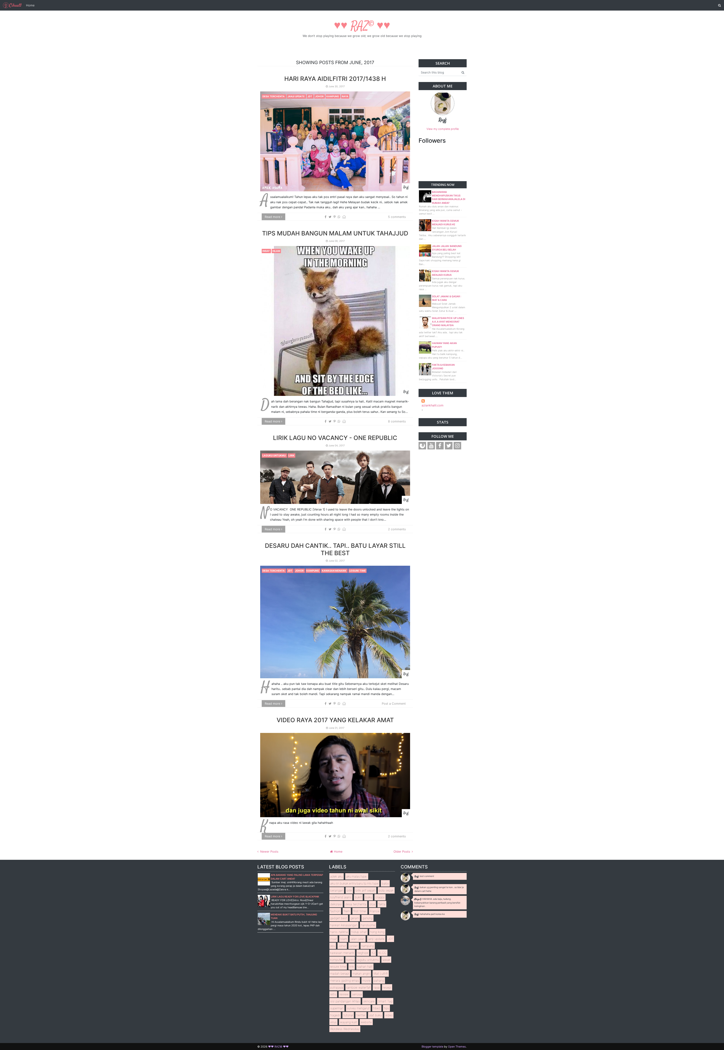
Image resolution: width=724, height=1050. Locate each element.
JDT (310, 96)
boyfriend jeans (340, 897)
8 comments (397, 421)
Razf (442, 120)
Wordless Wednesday (344, 1029)
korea (350, 960)
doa (372, 904)
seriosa (357, 994)
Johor (319, 96)
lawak (386, 960)
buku (368, 897)
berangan (336, 890)
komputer (336, 960)
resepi (387, 987)
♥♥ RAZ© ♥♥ (362, 26)
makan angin (361, 973)
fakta (381, 904)
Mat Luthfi (381, 973)
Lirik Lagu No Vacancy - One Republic (335, 437)
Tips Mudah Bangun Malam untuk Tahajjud (335, 233)
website (366, 1022)
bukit (358, 897)
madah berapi (339, 973)
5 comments (397, 217)
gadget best (338, 918)
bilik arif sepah (365, 890)
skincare (369, 1001)
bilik (349, 890)
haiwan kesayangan (343, 925)
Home (30, 5)
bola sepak (386, 890)
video (389, 1015)
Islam (276, 251)
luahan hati (365, 966)
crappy (380, 897)
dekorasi (336, 904)
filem (347, 911)
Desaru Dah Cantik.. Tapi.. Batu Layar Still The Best (335, 549)
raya (345, 96)
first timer (360, 911)
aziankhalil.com (432, 405)
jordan (353, 946)
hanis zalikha (339, 932)
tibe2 (376, 1008)
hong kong (377, 932)
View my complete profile (442, 128)
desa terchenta (273, 96)
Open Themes (457, 1046)
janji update (296, 96)
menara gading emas (344, 980)
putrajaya (336, 987)
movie (366, 980)
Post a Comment (394, 703)
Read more (273, 217)
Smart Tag (385, 1001)
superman (337, 1008)
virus (333, 1022)
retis (333, 994)
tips (386, 1008)
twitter (361, 1015)
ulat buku (375, 1015)
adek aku (336, 876)
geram (354, 918)
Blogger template (432, 1046)
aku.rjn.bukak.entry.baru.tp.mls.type (354, 883)
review (344, 994)
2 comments (397, 529)
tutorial (348, 1015)
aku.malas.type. (356, 876)
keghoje (362, 953)
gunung (367, 918)
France (374, 911)
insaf (266, 251)
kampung (333, 96)
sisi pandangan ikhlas (345, 1001)
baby (385, 883)
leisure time (357, 570)
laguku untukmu (274, 455)
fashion (335, 911)
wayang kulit (348, 1022)
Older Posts (402, 851)
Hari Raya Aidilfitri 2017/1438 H (335, 78)
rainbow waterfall (358, 987)
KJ (373, 953)
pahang (379, 980)
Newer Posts (268, 851)
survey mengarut (358, 1008)
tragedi (335, 1015)
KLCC (382, 953)
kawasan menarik (334, 570)
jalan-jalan (357, 939)
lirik (291, 455)
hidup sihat (359, 932)
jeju (332, 946)
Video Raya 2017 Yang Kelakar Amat (335, 720)
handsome (368, 925)
